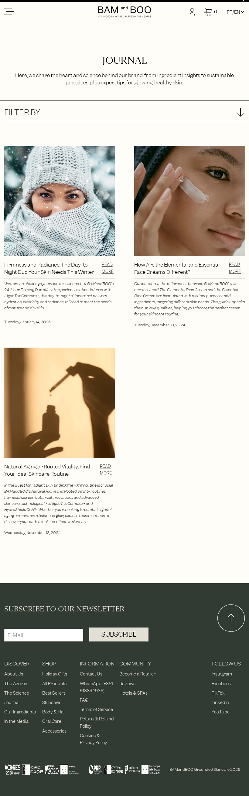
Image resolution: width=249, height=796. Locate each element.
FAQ (84, 700)
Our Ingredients (20, 712)
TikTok (218, 693)
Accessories (54, 731)
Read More (108, 268)
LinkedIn (220, 702)
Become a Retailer (137, 674)
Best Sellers (54, 693)
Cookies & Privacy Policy (93, 739)
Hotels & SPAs (133, 693)
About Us (13, 674)
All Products (54, 683)
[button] (50, 12)
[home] (124, 11)
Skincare (51, 702)
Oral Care (51, 721)
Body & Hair (54, 712)
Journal (11, 702)
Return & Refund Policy (97, 722)
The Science (16, 693)
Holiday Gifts (54, 674)
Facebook (221, 683)
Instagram (222, 674)
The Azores (15, 683)
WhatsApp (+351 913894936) (96, 687)
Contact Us (91, 674)
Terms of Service (96, 709)
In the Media (16, 721)
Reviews (127, 683)
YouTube (221, 712)
